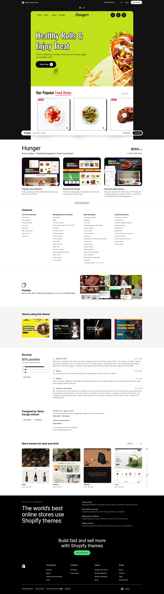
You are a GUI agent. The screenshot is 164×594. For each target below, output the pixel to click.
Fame (31, 153)
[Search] (121, 2)
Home (48, 580)
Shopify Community (101, 576)
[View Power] (100, 287)
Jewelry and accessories (54, 576)
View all (129, 443)
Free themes (74, 573)
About (121, 570)
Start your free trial (82, 553)
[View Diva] (111, 287)
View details (57, 416)
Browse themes (109, 2)
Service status (123, 580)
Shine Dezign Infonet (135, 153)
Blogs (96, 580)
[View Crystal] (89, 287)
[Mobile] (84, 7)
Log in (127, 2)
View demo (126, 133)
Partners (121, 573)
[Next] (140, 314)
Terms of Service (27, 589)
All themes (38, 420)
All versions (66, 416)
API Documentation (101, 573)
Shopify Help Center (101, 570)
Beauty (48, 573)
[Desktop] (80, 7)
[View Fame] (121, 287)
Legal (120, 576)
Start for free (136, 2)
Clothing (49, 570)
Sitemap (67, 589)
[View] (35, 329)
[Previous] (136, 314)
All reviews (26, 377)
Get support (27, 420)
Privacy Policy (39, 589)
